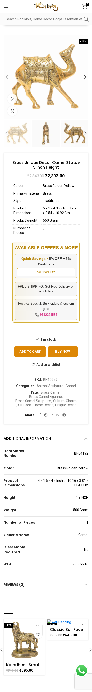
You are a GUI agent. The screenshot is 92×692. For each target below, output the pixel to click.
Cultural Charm (65, 401)
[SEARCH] (86, 19)
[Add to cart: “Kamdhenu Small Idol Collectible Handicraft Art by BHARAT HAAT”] (38, 626)
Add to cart (30, 351)
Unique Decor (65, 405)
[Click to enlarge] (12, 111)
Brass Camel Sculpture (33, 401)
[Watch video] (12, 99)
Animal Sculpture (50, 386)
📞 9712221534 (46, 315)
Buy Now (62, 351)
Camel (71, 386)
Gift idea (24, 405)
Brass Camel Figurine (45, 397)
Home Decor (43, 405)
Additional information (27, 438)
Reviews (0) (14, 584)
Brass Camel (50, 392)
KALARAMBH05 (46, 272)
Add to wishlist (48, 364)
